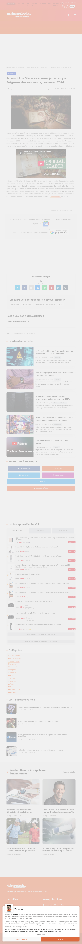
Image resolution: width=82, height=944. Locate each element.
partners (15, 914)
